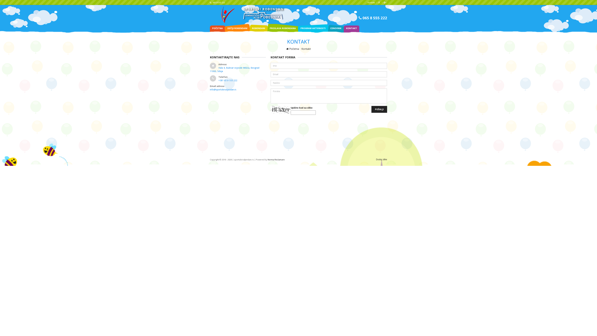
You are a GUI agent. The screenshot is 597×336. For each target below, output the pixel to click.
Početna (217, 28)
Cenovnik (335, 28)
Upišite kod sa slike (301, 107)
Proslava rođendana (283, 28)
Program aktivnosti (313, 28)
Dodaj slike (381, 159)
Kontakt (371, 2)
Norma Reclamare (276, 159)
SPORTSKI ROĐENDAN (263, 9)
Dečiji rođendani (237, 28)
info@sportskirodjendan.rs (223, 89)
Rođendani (258, 28)
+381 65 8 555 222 (227, 80)
